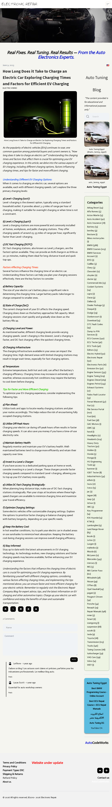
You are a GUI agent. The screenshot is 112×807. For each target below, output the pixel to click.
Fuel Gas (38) (93, 420)
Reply (10, 677)
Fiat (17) (90, 405)
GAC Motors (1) (94, 424)
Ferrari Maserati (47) (96, 401)
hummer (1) (92, 468)
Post (74, 660)
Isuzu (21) (91, 484)
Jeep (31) (91, 499)
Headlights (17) (94, 435)
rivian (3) (91, 615)
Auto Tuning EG (97, 723)
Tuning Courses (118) (96, 649)
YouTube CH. (97, 728)
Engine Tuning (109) (96, 376)
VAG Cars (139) (93, 657)
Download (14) (93, 320)
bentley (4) (92, 230)
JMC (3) (90, 507)
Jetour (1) (91, 503)
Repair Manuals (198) (96, 611)
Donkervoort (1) (94, 316)
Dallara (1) (91, 301)
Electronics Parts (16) (96, 364)
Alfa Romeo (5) (94, 211)
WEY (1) (90, 665)
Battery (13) (92, 226)
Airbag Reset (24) (95, 207)
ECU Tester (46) (94, 342)
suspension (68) (94, 626)
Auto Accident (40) (96, 219)
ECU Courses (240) (95, 338)
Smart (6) (91, 619)
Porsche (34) (93, 604)
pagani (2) (91, 593)
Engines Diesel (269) (96, 380)
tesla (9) (91, 634)
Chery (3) (91, 267)
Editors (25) (92, 350)
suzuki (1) (91, 630)
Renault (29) (92, 607)
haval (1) (90, 431)
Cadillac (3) (92, 264)
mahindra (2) (92, 547)
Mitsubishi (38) (94, 577)
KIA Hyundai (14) (94, 517)
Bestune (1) (92, 234)
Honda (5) (91, 454)
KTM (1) (90, 521)
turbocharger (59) (95, 653)
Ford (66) (91, 416)
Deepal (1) (91, 309)
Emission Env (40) (95, 368)
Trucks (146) (92, 645)
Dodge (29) (92, 313)
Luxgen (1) (91, 544)
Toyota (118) (92, 638)
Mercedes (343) (94, 559)
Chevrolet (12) (93, 271)
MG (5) (90, 566)
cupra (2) (91, 293)
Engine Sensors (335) (96, 372)
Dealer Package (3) (96, 305)
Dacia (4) (91, 297)
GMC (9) (91, 428)
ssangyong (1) (93, 623)
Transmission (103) (95, 642)
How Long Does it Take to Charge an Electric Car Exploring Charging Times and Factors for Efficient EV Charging (37, 77)
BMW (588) (92, 245)
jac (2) (89, 491)
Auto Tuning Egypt (97, 186)
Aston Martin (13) (95, 215)
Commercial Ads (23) (96, 283)
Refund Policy (10, 777)
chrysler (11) (92, 275)
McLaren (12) (93, 555)
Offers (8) (91, 585)
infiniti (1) (91, 480)
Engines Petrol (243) (96, 383)
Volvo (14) (91, 661)
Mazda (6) (92, 551)
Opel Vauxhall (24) (95, 589)
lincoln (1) (91, 536)
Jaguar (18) (91, 495)
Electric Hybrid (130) (96, 353)
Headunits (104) (94, 439)
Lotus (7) (91, 540)
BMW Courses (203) (96, 249)
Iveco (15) (91, 487)
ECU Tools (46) (94, 346)
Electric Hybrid (10, 88)
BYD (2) (90, 260)
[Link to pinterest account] (106, 770)
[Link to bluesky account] (100, 770)
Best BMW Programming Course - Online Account (97, 692)
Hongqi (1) (91, 457)
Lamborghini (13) (94, 525)
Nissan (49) (92, 581)
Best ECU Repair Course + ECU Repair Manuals (96, 705)
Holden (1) (91, 450)
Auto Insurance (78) (96, 223)
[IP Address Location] (108, 65)
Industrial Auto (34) (96, 476)
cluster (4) (91, 279)
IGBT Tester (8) (94, 472)
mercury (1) (92, 563)
